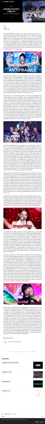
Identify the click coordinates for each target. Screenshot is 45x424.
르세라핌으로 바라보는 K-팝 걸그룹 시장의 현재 (10, 362)
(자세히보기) (25, 419)
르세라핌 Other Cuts (6, 390)
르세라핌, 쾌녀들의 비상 (6, 381)
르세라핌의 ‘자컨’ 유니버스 (7, 372)
